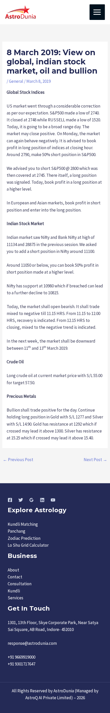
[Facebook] (10, 500)
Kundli (14, 591)
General (16, 81)
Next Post (95, 459)
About (13, 570)
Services (15, 598)
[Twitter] (20, 500)
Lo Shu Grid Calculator (28, 545)
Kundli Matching (23, 524)
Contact (15, 577)
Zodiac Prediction (24, 538)
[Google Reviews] (31, 500)
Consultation (19, 584)
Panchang (16, 531)
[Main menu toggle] (97, 12)
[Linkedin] (42, 500)
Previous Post (18, 459)
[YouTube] (53, 500)
